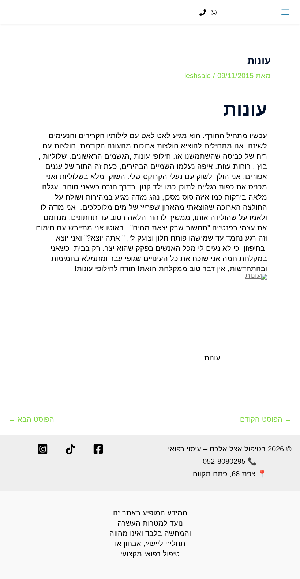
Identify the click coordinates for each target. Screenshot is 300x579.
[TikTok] (70, 449)
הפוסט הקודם (266, 419)
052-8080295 (224, 461)
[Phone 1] (202, 12)
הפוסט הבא (31, 419)
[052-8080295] (213, 12)
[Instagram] (42, 449)
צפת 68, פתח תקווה (224, 474)
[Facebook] (98, 449)
